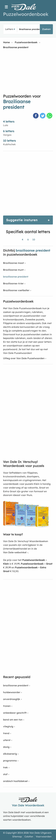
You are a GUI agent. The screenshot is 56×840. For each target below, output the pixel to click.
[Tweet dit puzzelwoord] (43, 116)
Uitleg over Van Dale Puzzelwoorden (23, 358)
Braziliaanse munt (13, 269)
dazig (6, 746)
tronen (7, 705)
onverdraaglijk (11, 699)
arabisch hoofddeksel (15, 781)
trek (5, 767)
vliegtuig (8, 726)
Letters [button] (9, 29)
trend (6, 733)
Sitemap (17, 836)
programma (10, 760)
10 (33, 239)
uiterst (6, 740)
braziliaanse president (15, 685)
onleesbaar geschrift (15, 712)
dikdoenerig (10, 753)
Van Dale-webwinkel (14, 552)
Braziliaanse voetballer (16, 290)
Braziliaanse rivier (13, 283)
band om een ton (12, 719)
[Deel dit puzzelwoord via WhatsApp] (50, 116)
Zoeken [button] (46, 29)
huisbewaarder (11, 692)
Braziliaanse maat (13, 262)
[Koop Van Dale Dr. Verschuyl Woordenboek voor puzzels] (26, 526)
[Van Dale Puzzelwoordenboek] (25, 7)
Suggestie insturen (22, 220)
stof (5, 774)
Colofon (28, 836)
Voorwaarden (43, 836)
